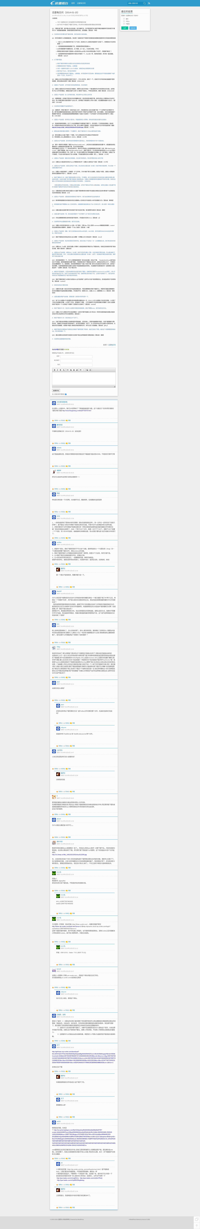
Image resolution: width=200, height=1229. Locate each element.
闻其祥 (59, 470)
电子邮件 (57, 360)
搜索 (144, 3)
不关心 (128, 21)
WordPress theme (135, 1219)
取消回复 (66, 349)
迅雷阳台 (59, 3)
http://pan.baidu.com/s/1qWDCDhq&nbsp (70, 1180)
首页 (73, 3)
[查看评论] (197, 1219)
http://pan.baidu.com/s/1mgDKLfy (68, 1178)
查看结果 (133, 28)
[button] (54, 370)
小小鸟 (56, 349)
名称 (58, 356)
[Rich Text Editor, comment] (84, 378)
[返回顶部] (197, 1226)
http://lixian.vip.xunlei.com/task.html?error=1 (66, 926)
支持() (56, 420)
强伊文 (81, 15)
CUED (148, 1219)
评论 (86, 15)
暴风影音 (59, 425)
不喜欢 (128, 24)
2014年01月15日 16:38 (58, 15)
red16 (59, 1121)
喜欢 (127, 19)
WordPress (81, 1219)
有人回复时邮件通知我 (58, 394)
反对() (63, 420)
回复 (69, 420)
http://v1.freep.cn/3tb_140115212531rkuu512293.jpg (69, 854)
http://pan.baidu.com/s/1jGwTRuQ (91, 1178)
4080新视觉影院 (62, 402)
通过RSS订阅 (149, 3)
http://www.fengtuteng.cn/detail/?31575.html (76, 410)
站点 (58, 364)
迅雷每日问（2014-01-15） (66, 12)
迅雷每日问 (81, 3)
